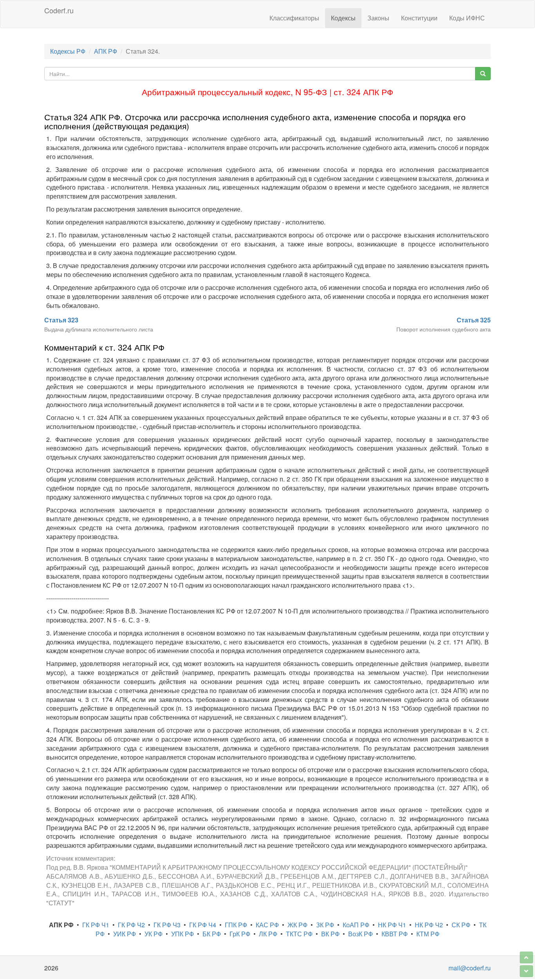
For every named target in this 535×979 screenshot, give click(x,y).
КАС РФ (267, 924)
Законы (378, 17)
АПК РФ (105, 51)
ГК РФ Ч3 (167, 924)
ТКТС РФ (299, 933)
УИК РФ (124, 933)
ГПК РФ (236, 924)
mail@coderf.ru (469, 967)
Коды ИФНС (467, 17)
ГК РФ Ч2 (131, 924)
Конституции (419, 17)
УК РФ (154, 933)
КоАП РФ (356, 924)
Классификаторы (294, 17)
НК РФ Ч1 (392, 924)
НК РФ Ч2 (429, 924)
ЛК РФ (268, 933)
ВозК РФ (360, 933)
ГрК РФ (240, 933)
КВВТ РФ (394, 933)
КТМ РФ (427, 933)
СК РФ (461, 924)
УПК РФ (182, 933)
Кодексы (343, 17)
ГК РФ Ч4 (202, 924)
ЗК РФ (325, 924)
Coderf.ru (59, 10)
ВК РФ (330, 933)
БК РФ (211, 933)
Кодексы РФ (67, 51)
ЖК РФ (297, 924)
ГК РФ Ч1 (95, 924)
